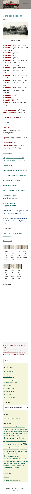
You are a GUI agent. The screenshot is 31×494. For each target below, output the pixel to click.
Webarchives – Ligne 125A (11, 198)
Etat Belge (19, 441)
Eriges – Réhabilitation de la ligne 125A (15, 170)
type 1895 (12, 463)
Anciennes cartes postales (17, 345)
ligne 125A (12, 354)
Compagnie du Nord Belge (14, 350)
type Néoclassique (17, 465)
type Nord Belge (20, 354)
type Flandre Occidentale (20, 463)
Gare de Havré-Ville (9, 374)
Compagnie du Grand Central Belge (16, 433)
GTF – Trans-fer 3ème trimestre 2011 (15, 175)
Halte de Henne (8, 394)
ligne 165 (19, 453)
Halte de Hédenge (8, 377)
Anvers (5, 427)
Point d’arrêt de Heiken (10, 383)
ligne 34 (16, 451)
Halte (12, 451)
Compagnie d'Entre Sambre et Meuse (20, 429)
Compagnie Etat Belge (13, 438)
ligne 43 (23, 451)
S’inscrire (6, 477)
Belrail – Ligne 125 (8, 165)
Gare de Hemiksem (8, 391)
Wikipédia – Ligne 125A (10, 206)
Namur (14, 459)
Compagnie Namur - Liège (10, 352)
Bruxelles (10, 429)
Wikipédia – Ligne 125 (9, 203)
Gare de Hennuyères (9, 397)
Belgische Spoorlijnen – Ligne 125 (13, 158)
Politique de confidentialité (12, 480)
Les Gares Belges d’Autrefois (12, 180)
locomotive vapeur (15, 456)
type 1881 (25, 461)
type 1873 (19, 461)
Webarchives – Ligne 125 (10, 196)
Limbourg (23, 454)
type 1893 (6, 463)
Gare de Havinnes (8, 371)
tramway (13, 461)
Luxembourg (7, 459)
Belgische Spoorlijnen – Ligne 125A (14, 160)
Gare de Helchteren (9, 388)
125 (17, 55)
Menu (26, 3)
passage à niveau (22, 459)
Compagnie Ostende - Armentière (10, 441)
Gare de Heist (7, 385)
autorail (9, 427)
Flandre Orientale (16, 444)
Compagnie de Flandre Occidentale (11, 431)
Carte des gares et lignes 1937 (12, 418)
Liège (23, 352)
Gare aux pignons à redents (10, 447)
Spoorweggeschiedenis (10, 186)
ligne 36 (20, 451)
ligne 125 (5, 354)
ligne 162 (15, 453)
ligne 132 (11, 453)
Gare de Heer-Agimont (10, 380)
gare (20, 352)
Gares (4, 347)
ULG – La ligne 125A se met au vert (14, 191)
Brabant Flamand (16, 427)
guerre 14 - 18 (23, 449)
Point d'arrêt (6, 461)
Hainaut (6, 451)
